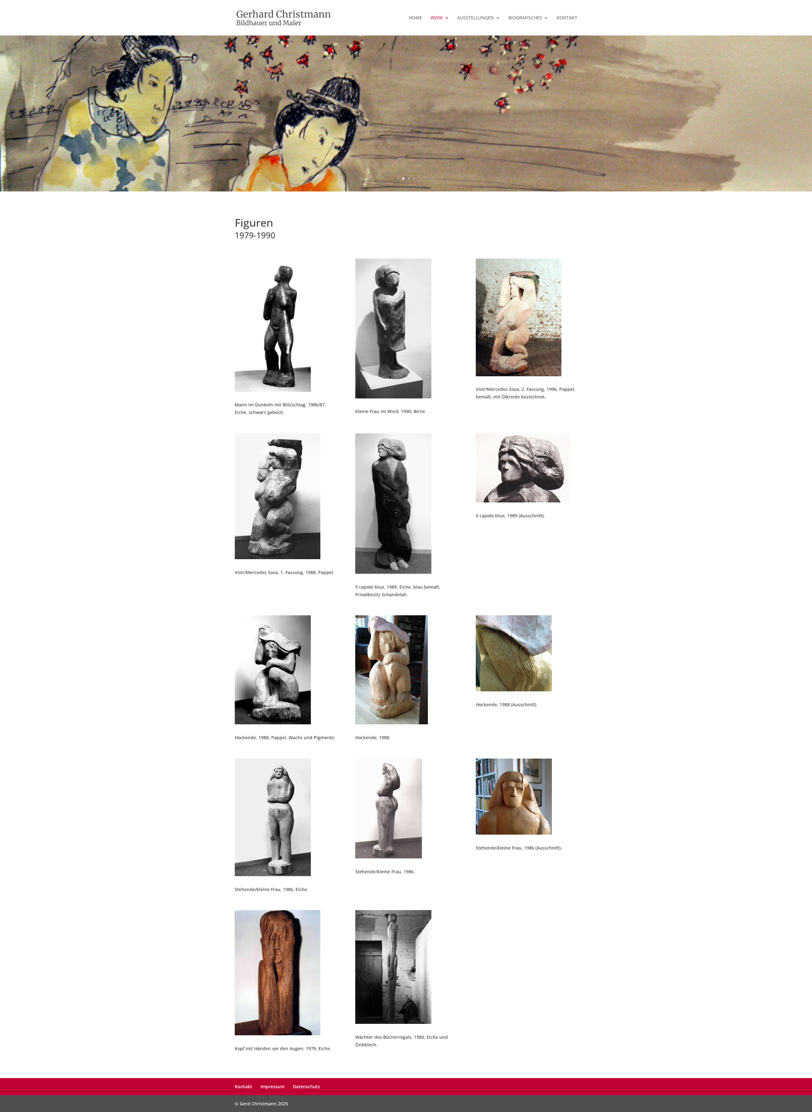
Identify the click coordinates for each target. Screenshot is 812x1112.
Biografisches (525, 18)
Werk (436, 18)
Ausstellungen (475, 18)
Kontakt (567, 18)
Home (415, 18)
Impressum (272, 1086)
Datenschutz (306, 1086)
